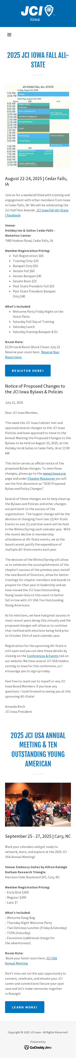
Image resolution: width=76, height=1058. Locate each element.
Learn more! (25, 1007)
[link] (38, 13)
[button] (9, 34)
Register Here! (28, 370)
